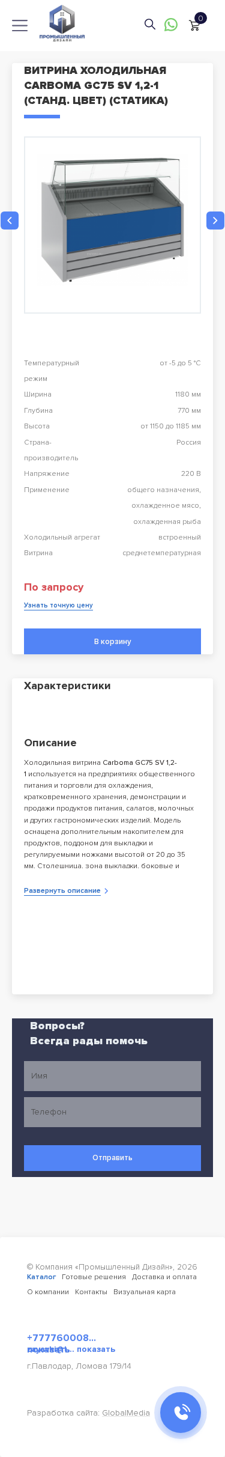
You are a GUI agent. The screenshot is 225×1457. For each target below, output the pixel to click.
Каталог (41, 1277)
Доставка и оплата (164, 1277)
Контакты (91, 1292)
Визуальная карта (144, 1292)
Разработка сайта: (88, 1413)
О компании (48, 1292)
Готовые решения (94, 1277)
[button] (10, 220)
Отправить (112, 1158)
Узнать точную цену (58, 605)
